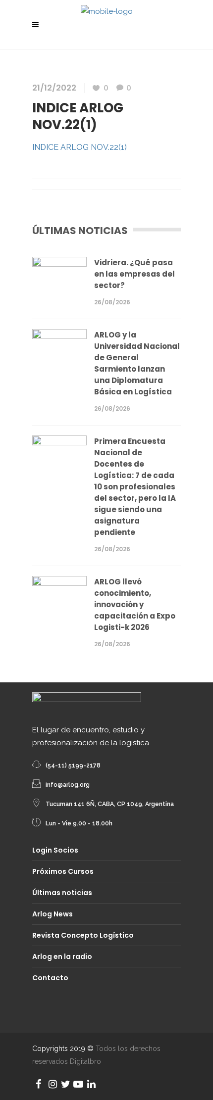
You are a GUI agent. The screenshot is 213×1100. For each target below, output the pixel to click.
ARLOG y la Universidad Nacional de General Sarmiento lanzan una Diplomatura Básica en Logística (137, 363)
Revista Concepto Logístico (83, 935)
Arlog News (52, 914)
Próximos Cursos (63, 871)
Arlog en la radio (62, 956)
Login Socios (55, 850)
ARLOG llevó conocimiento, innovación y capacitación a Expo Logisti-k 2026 (134, 604)
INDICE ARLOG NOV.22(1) (79, 147)
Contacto (50, 978)
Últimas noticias (62, 893)
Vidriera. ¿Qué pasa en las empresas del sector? (134, 273)
